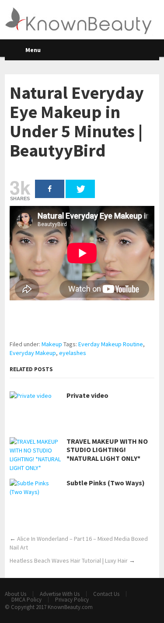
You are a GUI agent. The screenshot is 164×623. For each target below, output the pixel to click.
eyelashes (72, 353)
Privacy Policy (72, 599)
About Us (15, 594)
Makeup (52, 344)
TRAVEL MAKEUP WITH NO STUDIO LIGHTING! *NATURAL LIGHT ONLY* (107, 449)
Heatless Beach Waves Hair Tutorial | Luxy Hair (69, 560)
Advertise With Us (60, 594)
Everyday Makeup (33, 353)
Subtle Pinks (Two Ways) (105, 483)
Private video (87, 395)
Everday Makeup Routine (110, 344)
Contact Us (106, 594)
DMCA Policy (26, 599)
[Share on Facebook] (49, 189)
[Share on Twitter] (80, 189)
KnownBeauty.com (70, 607)
